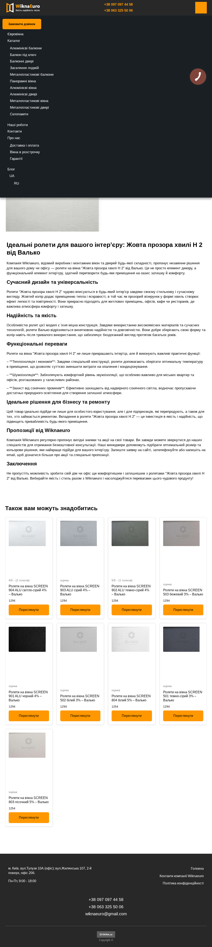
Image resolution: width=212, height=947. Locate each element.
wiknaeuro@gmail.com (106, 914)
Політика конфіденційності (183, 883)
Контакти (14, 131)
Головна (197, 868)
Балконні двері (22, 61)
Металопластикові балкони (32, 74)
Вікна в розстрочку (25, 152)
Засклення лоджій (24, 68)
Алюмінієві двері (23, 94)
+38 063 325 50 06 (118, 10)
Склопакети (19, 114)
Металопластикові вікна (29, 101)
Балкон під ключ (23, 55)
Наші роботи (17, 125)
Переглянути (29, 610)
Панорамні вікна (23, 81)
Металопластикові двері (29, 107)
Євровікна (15, 34)
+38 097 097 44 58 (118, 4)
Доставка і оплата (24, 145)
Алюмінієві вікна (23, 88)
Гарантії (16, 159)
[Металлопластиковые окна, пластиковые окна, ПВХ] (106, 936)
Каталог (13, 41)
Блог (11, 169)
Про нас (13, 138)
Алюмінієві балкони (26, 48)
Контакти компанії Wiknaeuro (182, 876)
